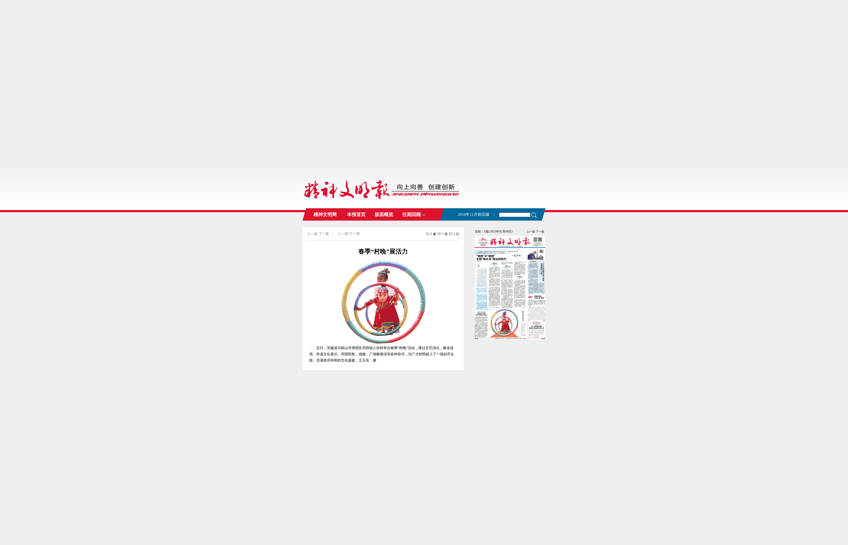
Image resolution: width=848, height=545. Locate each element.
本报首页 (356, 214)
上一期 (343, 234)
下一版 (540, 231)
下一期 (354, 234)
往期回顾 (412, 214)
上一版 (530, 231)
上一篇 (312, 234)
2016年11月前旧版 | (476, 214)
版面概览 (384, 214)
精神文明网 (325, 214)
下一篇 (323, 234)
